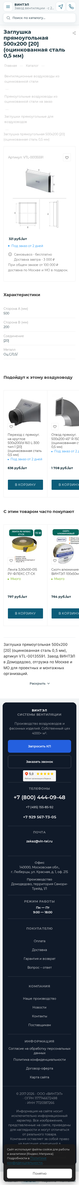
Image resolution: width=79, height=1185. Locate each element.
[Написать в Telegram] (60, 6)
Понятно (40, 1174)
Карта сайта (39, 1077)
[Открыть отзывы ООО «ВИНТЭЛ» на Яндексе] (39, 775)
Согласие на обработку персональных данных (39, 1051)
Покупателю (39, 929)
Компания (39, 986)
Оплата (39, 941)
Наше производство (39, 999)
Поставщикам (39, 1025)
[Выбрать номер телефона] (71, 6)
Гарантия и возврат (40, 959)
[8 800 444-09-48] (39, 797)
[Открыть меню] (8, 6)
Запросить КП (39, 746)
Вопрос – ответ (39, 968)
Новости (39, 1007)
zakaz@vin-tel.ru (39, 841)
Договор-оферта (39, 1068)
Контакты (39, 1016)
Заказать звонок (39, 762)
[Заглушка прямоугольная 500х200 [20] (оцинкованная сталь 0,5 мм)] (39, 198)
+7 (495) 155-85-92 (39, 807)
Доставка (39, 950)
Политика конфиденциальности (39, 1060)
